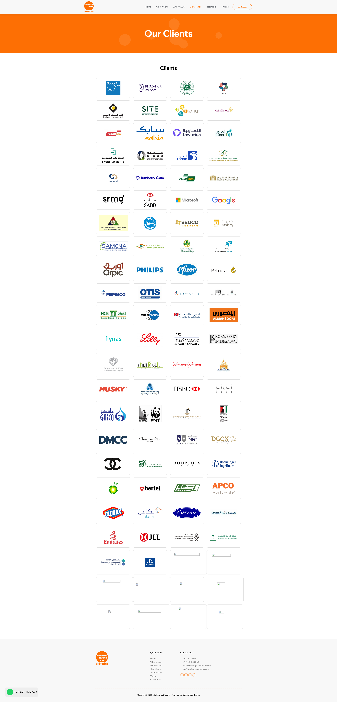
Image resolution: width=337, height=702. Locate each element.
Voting (225, 7)
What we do (162, 7)
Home (148, 7)
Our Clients (195, 7)
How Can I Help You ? (25, 692)
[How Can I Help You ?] (10, 692)
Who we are (179, 7)
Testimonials (211, 7)
